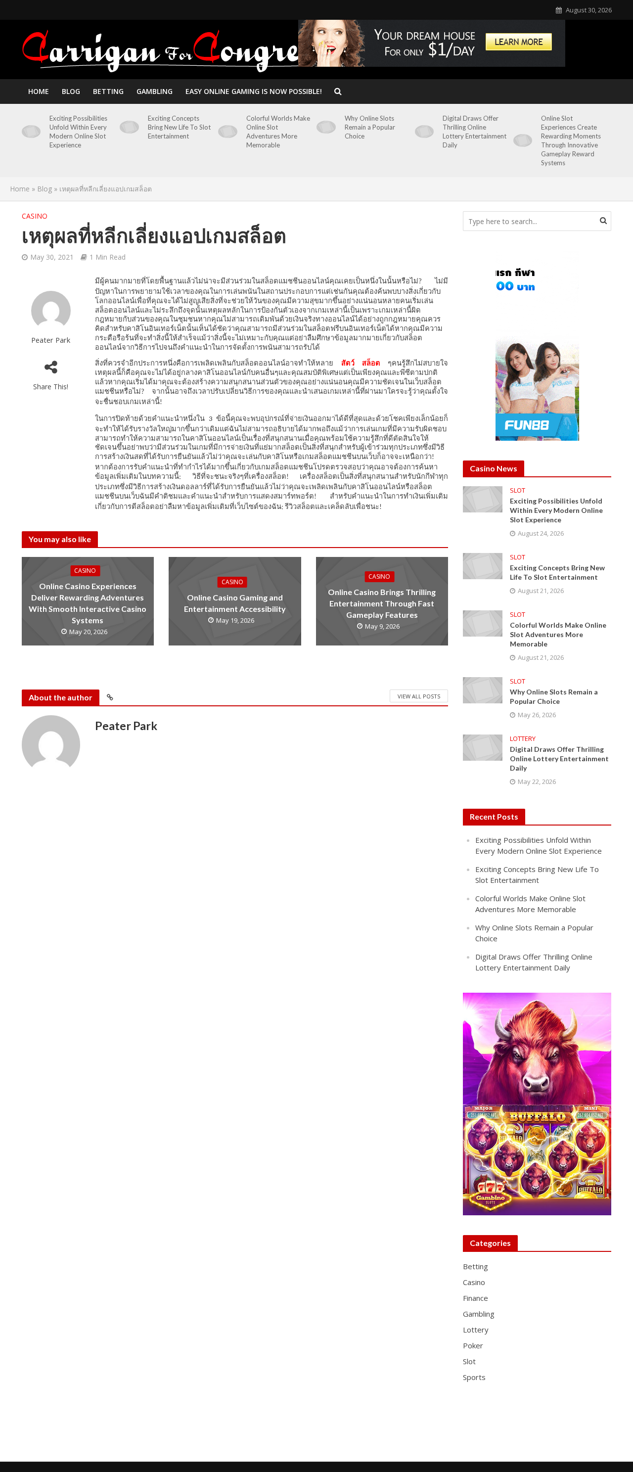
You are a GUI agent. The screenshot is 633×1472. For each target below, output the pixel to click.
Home (38, 91)
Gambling (154, 91)
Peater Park (50, 340)
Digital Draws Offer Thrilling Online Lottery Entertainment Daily (474, 131)
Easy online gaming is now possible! (253, 91)
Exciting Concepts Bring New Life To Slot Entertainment (179, 127)
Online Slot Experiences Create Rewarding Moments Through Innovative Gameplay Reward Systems (571, 140)
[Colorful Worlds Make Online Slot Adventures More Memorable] (227, 131)
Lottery (523, 739)
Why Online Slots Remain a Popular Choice (370, 127)
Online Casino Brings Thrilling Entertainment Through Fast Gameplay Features (382, 603)
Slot (517, 490)
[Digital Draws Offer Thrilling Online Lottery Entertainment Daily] (424, 131)
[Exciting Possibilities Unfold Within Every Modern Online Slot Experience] (31, 131)
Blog (71, 91)
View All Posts (419, 696)
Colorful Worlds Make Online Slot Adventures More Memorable (278, 131)
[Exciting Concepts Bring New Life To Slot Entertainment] (129, 127)
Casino (34, 216)
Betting (108, 91)
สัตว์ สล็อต (360, 363)
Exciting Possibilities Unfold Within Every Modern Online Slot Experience (78, 131)
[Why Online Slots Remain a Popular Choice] (326, 127)
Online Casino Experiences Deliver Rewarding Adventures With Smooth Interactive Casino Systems (87, 603)
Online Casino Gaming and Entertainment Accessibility (235, 603)
